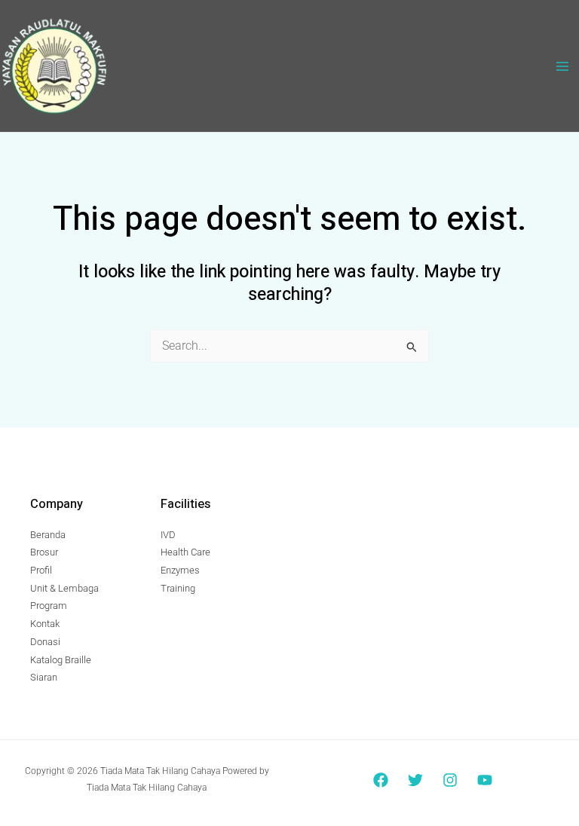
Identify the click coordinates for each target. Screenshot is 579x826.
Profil (41, 570)
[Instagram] (450, 780)
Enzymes (180, 570)
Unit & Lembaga (64, 588)
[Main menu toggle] (563, 66)
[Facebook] (380, 780)
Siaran (43, 677)
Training (178, 588)
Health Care (185, 552)
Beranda (48, 534)
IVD (168, 534)
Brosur (44, 552)
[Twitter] (415, 780)
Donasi (45, 641)
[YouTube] (484, 780)
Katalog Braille (60, 659)
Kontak (45, 623)
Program (48, 605)
